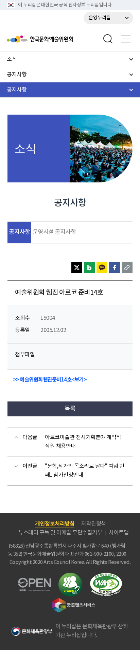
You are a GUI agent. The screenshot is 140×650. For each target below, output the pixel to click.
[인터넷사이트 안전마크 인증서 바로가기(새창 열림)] (70, 576)
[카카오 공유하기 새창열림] (102, 267)
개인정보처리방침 (54, 524)
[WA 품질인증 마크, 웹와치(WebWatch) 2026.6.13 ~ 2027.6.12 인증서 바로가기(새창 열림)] (106, 576)
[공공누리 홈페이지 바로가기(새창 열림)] (34, 582)
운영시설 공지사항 (54, 232)
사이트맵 (118, 533)
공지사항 (19, 232)
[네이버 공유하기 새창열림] (89, 267)
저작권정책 (93, 524)
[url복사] (127, 267)
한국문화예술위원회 (57, 39)
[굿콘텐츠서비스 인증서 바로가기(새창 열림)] (73, 601)
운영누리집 (100, 18)
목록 (70, 408)
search (108, 39)
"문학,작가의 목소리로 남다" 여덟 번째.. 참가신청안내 (84, 470)
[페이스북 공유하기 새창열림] (114, 267)
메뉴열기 (126, 39)
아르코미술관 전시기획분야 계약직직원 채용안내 (83, 441)
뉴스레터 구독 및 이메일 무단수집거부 (60, 533)
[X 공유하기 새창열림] (77, 267)
